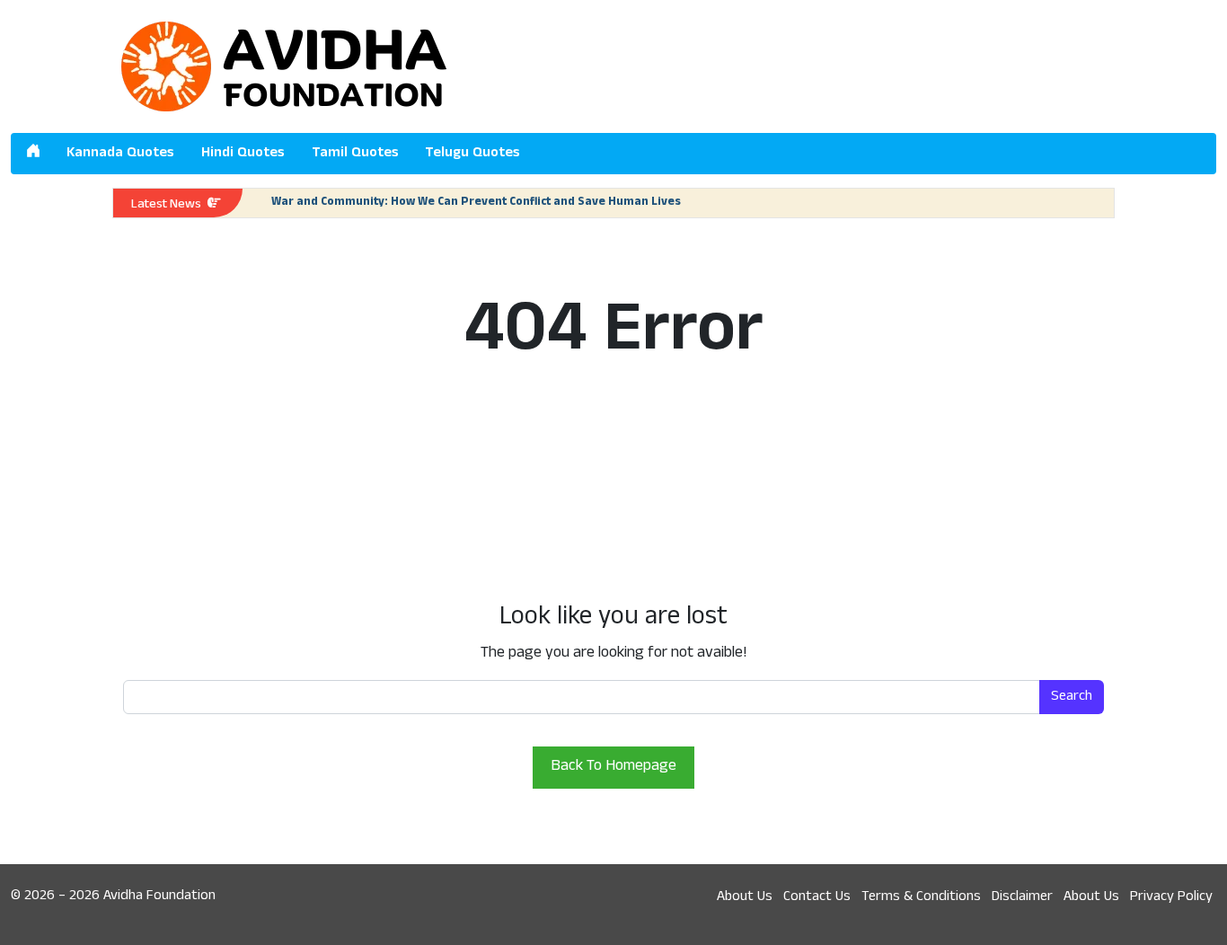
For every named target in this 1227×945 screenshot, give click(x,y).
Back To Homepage (613, 767)
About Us (744, 897)
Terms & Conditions (921, 897)
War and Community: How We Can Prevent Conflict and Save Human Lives (476, 203)
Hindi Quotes (243, 153)
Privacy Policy (1171, 897)
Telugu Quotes (472, 153)
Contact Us (817, 897)
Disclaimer (1022, 897)
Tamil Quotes (355, 153)
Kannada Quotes (120, 153)
